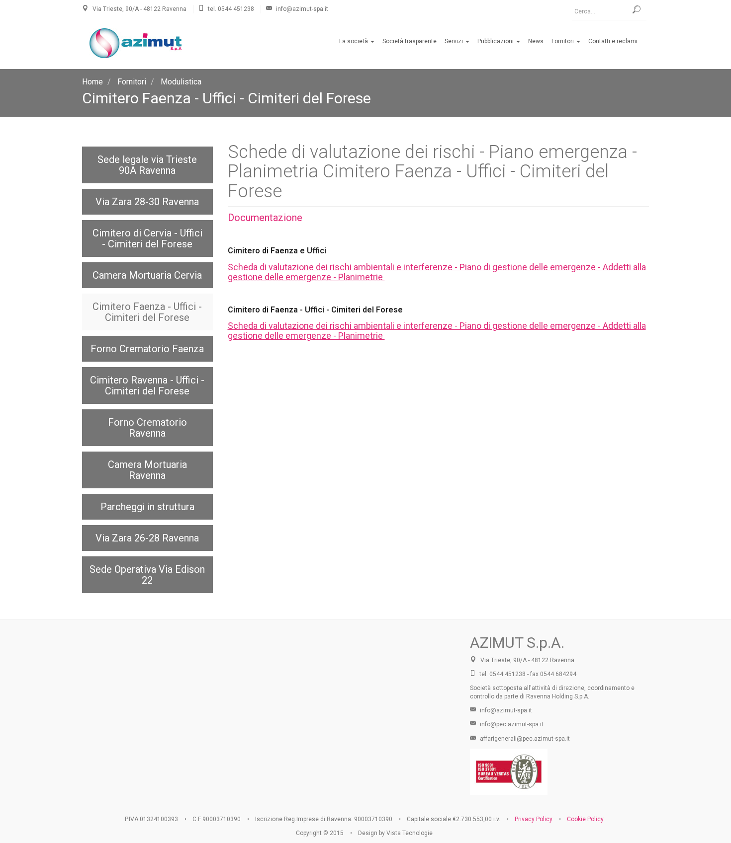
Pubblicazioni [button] (496, 41)
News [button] (536, 41)
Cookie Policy (585, 819)
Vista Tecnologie (409, 833)
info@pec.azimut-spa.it (511, 724)
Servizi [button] (454, 41)
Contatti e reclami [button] (613, 41)
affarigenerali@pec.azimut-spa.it (524, 738)
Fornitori (131, 81)
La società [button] (354, 41)
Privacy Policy (533, 819)
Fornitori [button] (563, 41)
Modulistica (181, 81)
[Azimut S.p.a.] (136, 43)
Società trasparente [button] (409, 41)
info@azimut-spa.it (505, 710)
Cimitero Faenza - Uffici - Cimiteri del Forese (226, 98)
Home (92, 81)
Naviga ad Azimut (268, 699)
